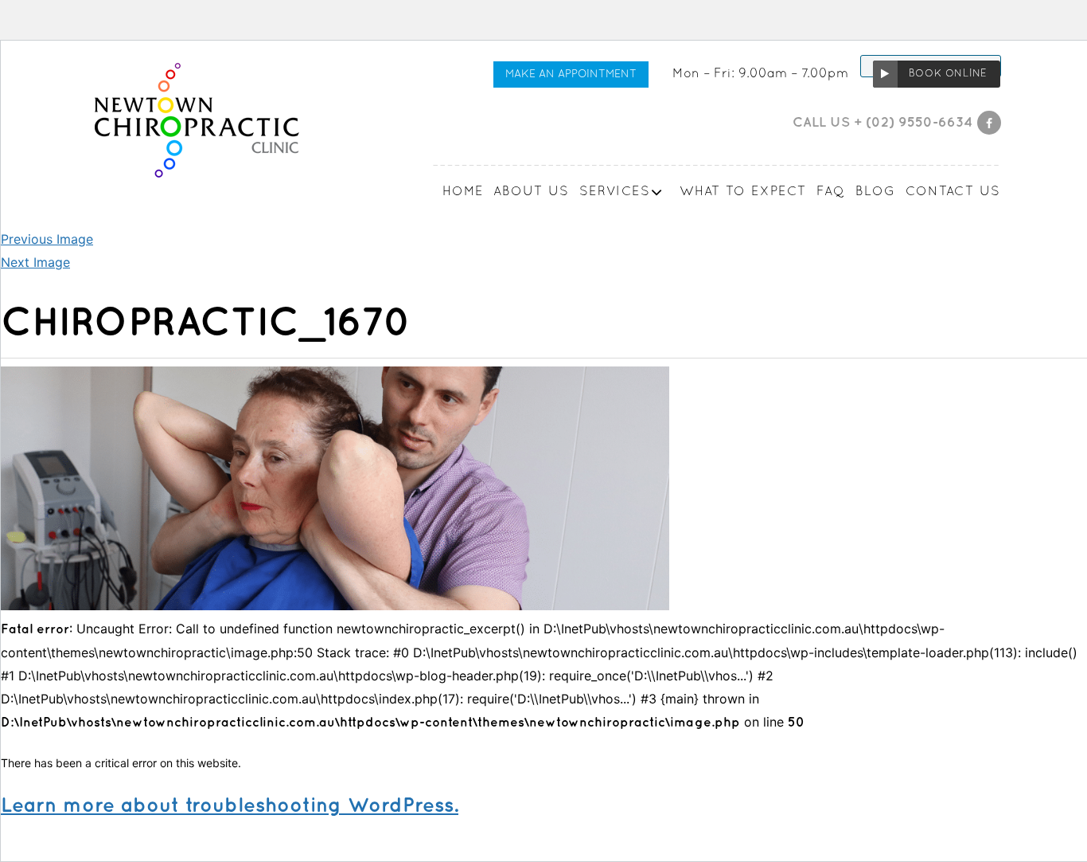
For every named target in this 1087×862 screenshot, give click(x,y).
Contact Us (953, 192)
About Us (531, 192)
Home (463, 192)
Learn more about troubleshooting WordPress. (229, 806)
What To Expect (743, 192)
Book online (948, 74)
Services (614, 192)
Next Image (35, 262)
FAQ (831, 192)
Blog (875, 192)
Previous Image (47, 239)
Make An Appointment (571, 74)
